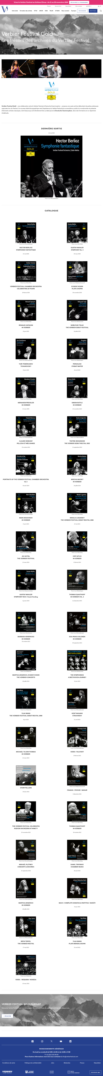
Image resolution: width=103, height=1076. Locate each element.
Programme (82, 10)
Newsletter (68, 6)
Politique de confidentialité (33, 1063)
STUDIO (57, 10)
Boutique (93, 10)
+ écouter (7, 1016)
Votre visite (15, 10)
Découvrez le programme (79, 2)
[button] (100, 10)
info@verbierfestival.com (70, 1057)
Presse (49, 6)
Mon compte (78, 6)
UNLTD (41, 10)
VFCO (35, 10)
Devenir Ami (58, 6)
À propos (73, 10)
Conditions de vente (8, 1063)
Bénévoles (67, 1063)
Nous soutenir (65, 10)
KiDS (46, 10)
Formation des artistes (26, 10)
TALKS (51, 10)
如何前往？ (89, 6)
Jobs (52, 1063)
